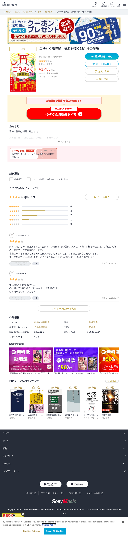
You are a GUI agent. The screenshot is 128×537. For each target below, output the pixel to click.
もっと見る (65, 142)
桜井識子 (18, 179)
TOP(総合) (6, 12)
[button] (95, 493)
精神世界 (48, 12)
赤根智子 (13, 418)
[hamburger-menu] (124, 4)
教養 (39, 12)
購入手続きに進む (103, 56)
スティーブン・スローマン (95, 418)
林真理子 (31, 418)
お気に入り (103, 71)
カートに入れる (103, 64)
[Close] (123, 522)
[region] (64, 527)
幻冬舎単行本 (57, 57)
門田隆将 (105, 418)
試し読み (103, 79)
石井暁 (49, 418)
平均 (26, 197)
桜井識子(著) (44, 57)
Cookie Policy (49, 525)
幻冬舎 (92, 327)
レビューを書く (45, 64)
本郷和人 (68, 418)
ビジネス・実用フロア (24, 12)
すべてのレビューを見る (64, 308)
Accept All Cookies (55, 531)
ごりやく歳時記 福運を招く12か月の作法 (50, 179)
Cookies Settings (31, 531)
